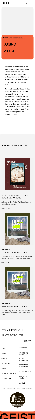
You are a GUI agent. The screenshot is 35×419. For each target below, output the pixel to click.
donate (4, 368)
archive (22, 383)
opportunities (25, 371)
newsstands (6, 379)
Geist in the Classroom (23, 365)
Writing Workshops (23, 359)
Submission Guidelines (23, 354)
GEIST (3, 348)
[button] (32, 3)
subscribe (5, 364)
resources (23, 348)
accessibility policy (24, 377)
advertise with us (8, 374)
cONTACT (4, 359)
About (4, 353)
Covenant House (11, 89)
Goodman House (11, 67)
